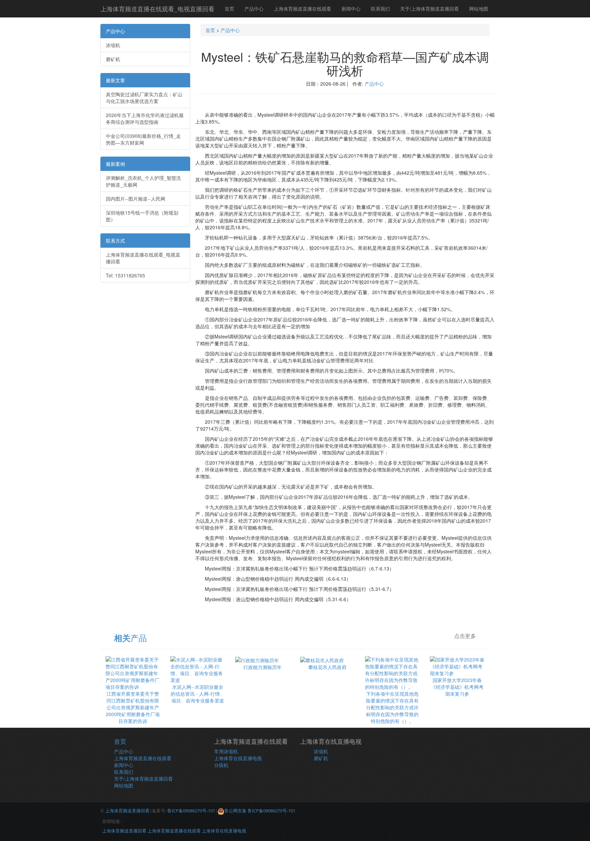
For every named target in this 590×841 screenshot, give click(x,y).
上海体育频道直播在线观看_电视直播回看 (157, 8)
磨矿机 (113, 59)
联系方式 (115, 240)
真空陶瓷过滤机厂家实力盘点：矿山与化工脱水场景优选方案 (144, 97)
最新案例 (115, 163)
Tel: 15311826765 (125, 275)
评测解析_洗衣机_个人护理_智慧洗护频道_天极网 (143, 181)
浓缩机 (113, 45)
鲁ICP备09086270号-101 (191, 811)
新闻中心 (351, 8)
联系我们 (380, 8)
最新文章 (115, 80)
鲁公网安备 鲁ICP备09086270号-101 (259, 811)
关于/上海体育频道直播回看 (429, 8)
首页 (229, 8)
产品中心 (254, 8)
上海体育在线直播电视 (238, 758)
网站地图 (478, 8)
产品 (130, 637)
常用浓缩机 (226, 751)
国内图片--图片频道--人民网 (135, 198)
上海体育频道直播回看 (127, 811)
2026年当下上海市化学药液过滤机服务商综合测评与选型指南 (145, 118)
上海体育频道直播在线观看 (302, 8)
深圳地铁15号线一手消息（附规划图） (142, 216)
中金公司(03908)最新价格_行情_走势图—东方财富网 (143, 139)
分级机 (221, 765)
